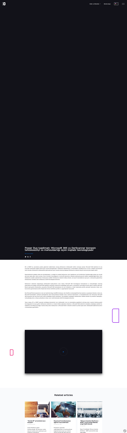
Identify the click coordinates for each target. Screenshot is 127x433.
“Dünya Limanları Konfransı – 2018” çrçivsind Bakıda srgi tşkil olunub (89, 422)
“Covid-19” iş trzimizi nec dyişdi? (36, 421)
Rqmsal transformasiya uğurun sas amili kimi (62, 421)
